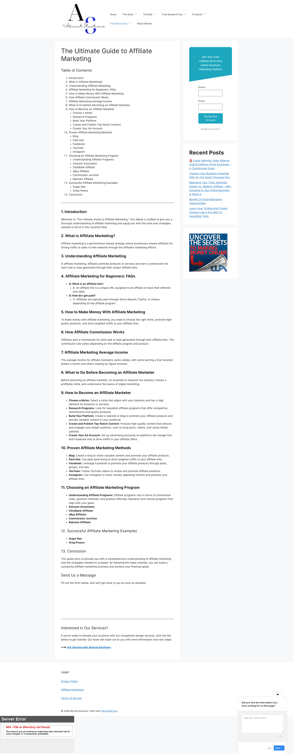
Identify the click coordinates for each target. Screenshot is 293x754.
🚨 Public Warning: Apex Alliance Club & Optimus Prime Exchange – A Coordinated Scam (210, 164)
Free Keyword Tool (172, 14)
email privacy (216, 129)
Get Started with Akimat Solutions (89, 647)
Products (197, 14)
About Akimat (144, 23)
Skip (269, 748)
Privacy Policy (69, 681)
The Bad (147, 14)
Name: (202, 87)
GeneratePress (109, 711)
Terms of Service (71, 698)
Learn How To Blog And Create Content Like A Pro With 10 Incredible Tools (208, 212)
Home (113, 14)
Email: (201, 101)
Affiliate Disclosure (72, 689)
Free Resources (118, 23)
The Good (128, 14)
